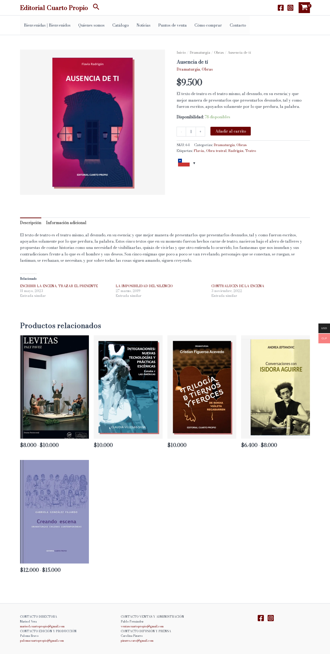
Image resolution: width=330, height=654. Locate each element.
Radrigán (236, 150)
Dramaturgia (200, 52)
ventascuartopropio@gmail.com (142, 626)
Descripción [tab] (30, 223)
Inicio (181, 52)
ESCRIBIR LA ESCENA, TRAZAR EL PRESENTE (59, 286)
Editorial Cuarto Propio (54, 7)
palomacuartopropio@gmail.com (42, 640)
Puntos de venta (172, 25)
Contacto (238, 25)
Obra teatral (216, 150)
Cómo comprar (208, 25)
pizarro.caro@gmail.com (137, 640)
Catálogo (120, 25)
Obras (219, 52)
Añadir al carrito (230, 131)
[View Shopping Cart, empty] (304, 7)
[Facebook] (280, 7)
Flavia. (199, 150)
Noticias (143, 25)
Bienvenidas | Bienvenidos (47, 25)
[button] (96, 7)
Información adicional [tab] (66, 223)
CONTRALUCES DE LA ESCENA (237, 286)
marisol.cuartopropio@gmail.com (42, 626)
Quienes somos (91, 25)
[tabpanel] (92, 122)
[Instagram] (290, 7)
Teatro (250, 150)
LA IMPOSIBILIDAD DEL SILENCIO (144, 286)
